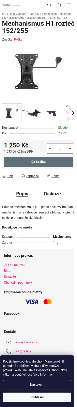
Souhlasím (37, 397)
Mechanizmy (62, 237)
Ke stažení (11, 277)
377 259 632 (22, 351)
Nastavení (37, 384)
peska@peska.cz (25, 342)
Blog (7, 271)
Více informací (43, 374)
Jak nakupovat (14, 265)
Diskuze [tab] (52, 193)
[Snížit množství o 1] (50, 148)
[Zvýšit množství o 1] (70, 148)
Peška (18, 39)
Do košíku (38, 162)
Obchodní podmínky (18, 282)
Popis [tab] (22, 193)
